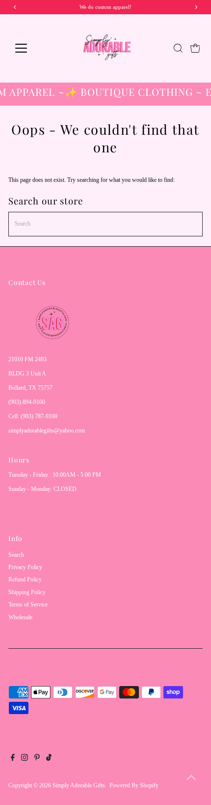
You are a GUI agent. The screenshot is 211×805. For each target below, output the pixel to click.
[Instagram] (24, 759)
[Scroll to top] (191, 778)
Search (16, 554)
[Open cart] (195, 48)
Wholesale (20, 617)
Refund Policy (25, 579)
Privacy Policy (25, 567)
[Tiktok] (49, 759)
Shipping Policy (27, 592)
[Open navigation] (31, 48)
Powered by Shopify (133, 785)
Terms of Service (28, 604)
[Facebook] (12, 759)
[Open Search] (178, 48)
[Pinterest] (37, 759)
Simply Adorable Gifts (79, 785)
